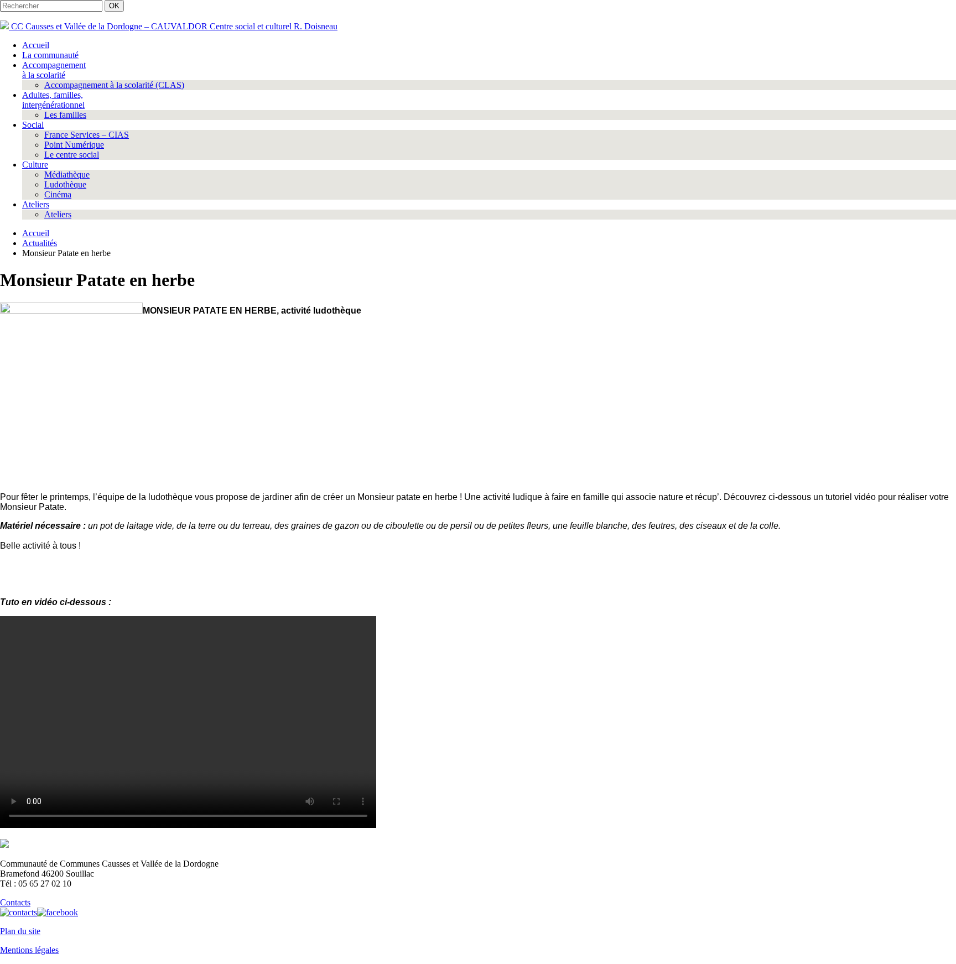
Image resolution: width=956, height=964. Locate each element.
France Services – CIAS (86, 134)
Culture (35, 164)
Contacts (15, 902)
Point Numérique (74, 144)
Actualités (39, 243)
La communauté (50, 55)
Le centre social (71, 154)
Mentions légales (29, 950)
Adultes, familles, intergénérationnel (53, 100)
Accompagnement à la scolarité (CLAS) (114, 85)
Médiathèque (67, 174)
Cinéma (57, 194)
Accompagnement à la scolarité (54, 70)
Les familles (65, 114)
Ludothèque (65, 184)
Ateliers (35, 204)
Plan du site (20, 931)
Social (33, 124)
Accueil (35, 45)
